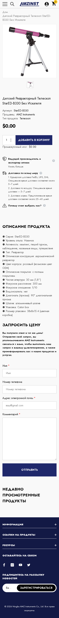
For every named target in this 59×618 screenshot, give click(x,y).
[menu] (4, 4)
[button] (12, 4)
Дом (5, 12)
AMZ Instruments (25, 114)
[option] (29, 51)
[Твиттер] (29, 565)
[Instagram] (12, 565)
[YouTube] (20, 565)
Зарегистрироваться (36, 588)
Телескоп (25, 118)
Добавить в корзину (34, 140)
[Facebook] (4, 565)
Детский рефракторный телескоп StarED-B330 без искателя (26, 101)
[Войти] (46, 4)
